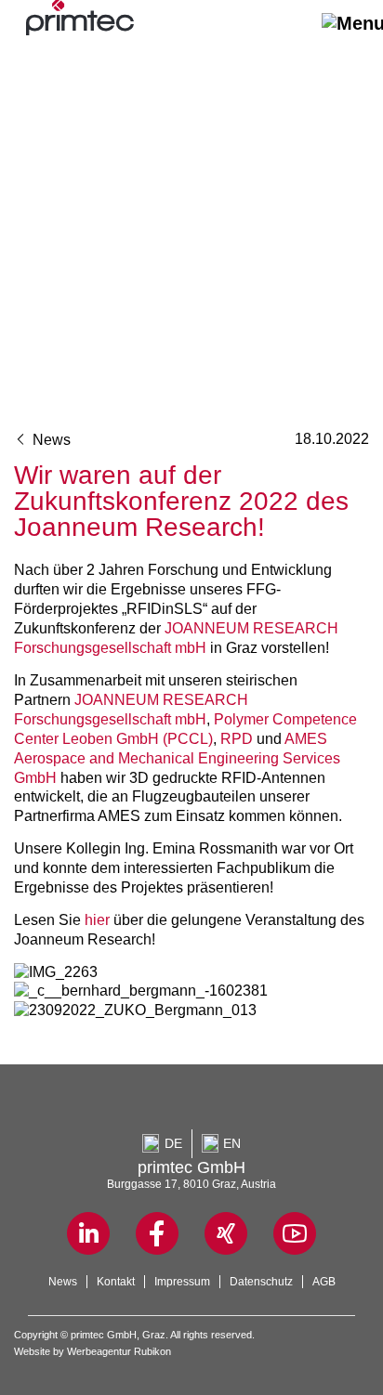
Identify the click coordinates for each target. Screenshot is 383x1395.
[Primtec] (80, 28)
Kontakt (116, 1281)
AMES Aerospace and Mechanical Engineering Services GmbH (177, 758)
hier (97, 919)
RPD (236, 738)
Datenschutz (261, 1281)
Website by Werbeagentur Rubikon (92, 1351)
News (50, 439)
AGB (324, 1281)
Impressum (182, 1281)
